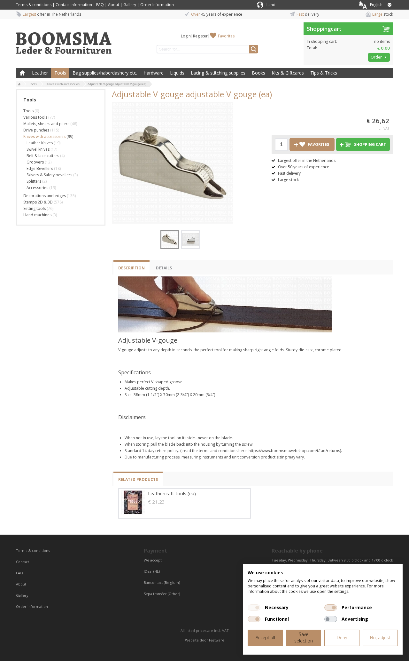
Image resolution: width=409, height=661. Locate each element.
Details (164, 268)
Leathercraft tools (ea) (172, 493)
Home (22, 73)
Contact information (74, 4)
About (113, 4)
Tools (60, 73)
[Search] (253, 49)
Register (200, 36)
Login (186, 36)
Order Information (157, 4)
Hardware (153, 73)
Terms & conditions (33, 4)
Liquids (177, 73)
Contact (23, 561)
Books (258, 73)
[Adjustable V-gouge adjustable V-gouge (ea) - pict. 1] (172, 163)
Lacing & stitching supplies (218, 73)
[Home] (19, 84)
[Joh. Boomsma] (64, 40)
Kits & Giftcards (288, 73)
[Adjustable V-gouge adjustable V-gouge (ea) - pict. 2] (190, 239)
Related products (138, 479)
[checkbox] (254, 607)
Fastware (216, 640)
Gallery (129, 4)
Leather (40, 73)
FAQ (100, 4)
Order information (32, 606)
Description (131, 268)
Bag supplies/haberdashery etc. (105, 73)
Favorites (226, 36)
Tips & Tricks (323, 73)
